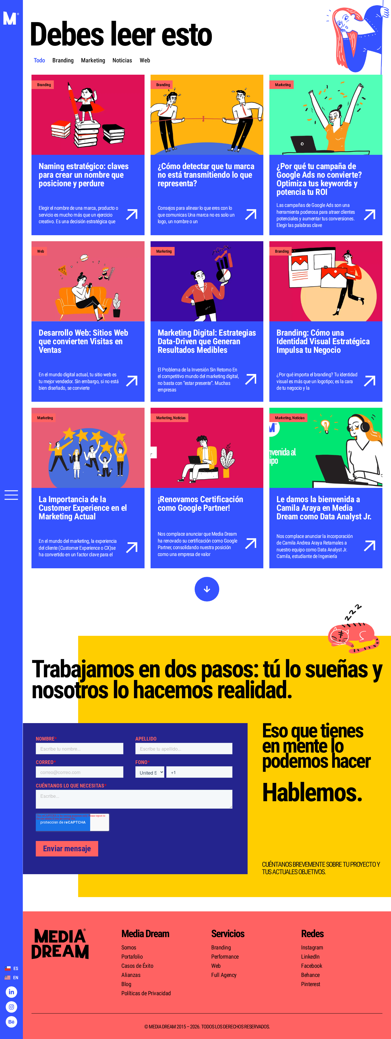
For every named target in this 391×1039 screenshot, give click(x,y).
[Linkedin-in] (11, 992)
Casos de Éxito (137, 966)
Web (145, 60)
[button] (207, 589)
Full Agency (223, 975)
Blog (126, 984)
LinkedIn (310, 956)
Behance (310, 975)
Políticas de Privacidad (146, 993)
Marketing (93, 60)
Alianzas (130, 975)
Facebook (311, 966)
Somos (128, 947)
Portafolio (132, 956)
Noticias (122, 60)
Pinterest (310, 984)
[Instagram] (11, 1007)
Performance (225, 956)
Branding (63, 60)
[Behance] (11, 1022)
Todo (39, 60)
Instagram (312, 947)
